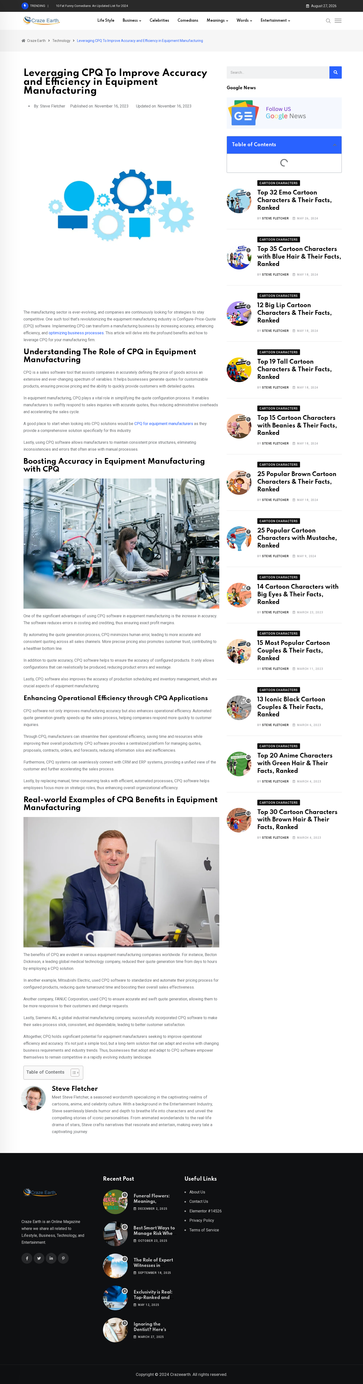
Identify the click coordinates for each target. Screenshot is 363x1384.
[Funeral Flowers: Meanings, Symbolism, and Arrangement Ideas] (115, 1201)
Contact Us (198, 1201)
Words (243, 21)
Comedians (188, 21)
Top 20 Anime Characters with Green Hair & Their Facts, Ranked (295, 763)
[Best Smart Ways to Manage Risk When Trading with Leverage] (115, 1234)
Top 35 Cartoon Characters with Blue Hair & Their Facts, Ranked (299, 257)
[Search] (328, 21)
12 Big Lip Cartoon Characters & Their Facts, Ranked (294, 313)
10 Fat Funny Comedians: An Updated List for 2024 (92, 6)
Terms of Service (204, 1230)
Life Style (105, 21)
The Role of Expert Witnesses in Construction (153, 1266)
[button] (335, 145)
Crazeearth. (181, 1374)
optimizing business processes (76, 333)
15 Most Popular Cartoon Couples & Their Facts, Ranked (293, 651)
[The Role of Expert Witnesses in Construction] (115, 1266)
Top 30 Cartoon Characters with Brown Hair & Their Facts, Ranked (297, 820)
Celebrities (159, 21)
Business (130, 21)
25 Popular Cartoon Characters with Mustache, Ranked (297, 538)
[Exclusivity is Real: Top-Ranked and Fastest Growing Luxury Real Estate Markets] (115, 1298)
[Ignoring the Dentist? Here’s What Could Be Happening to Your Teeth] (115, 1330)
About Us (197, 1192)
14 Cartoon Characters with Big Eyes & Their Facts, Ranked (298, 594)
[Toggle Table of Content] (72, 1072)
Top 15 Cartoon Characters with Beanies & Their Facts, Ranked (297, 426)
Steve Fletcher (275, 218)
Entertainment (274, 21)
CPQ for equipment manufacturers (163, 423)
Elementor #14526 (205, 1211)
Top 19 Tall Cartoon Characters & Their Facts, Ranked (294, 369)
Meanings (216, 21)
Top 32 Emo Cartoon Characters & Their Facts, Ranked (294, 200)
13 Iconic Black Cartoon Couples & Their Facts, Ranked (291, 707)
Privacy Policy (201, 1220)
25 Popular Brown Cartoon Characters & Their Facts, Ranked (296, 482)
